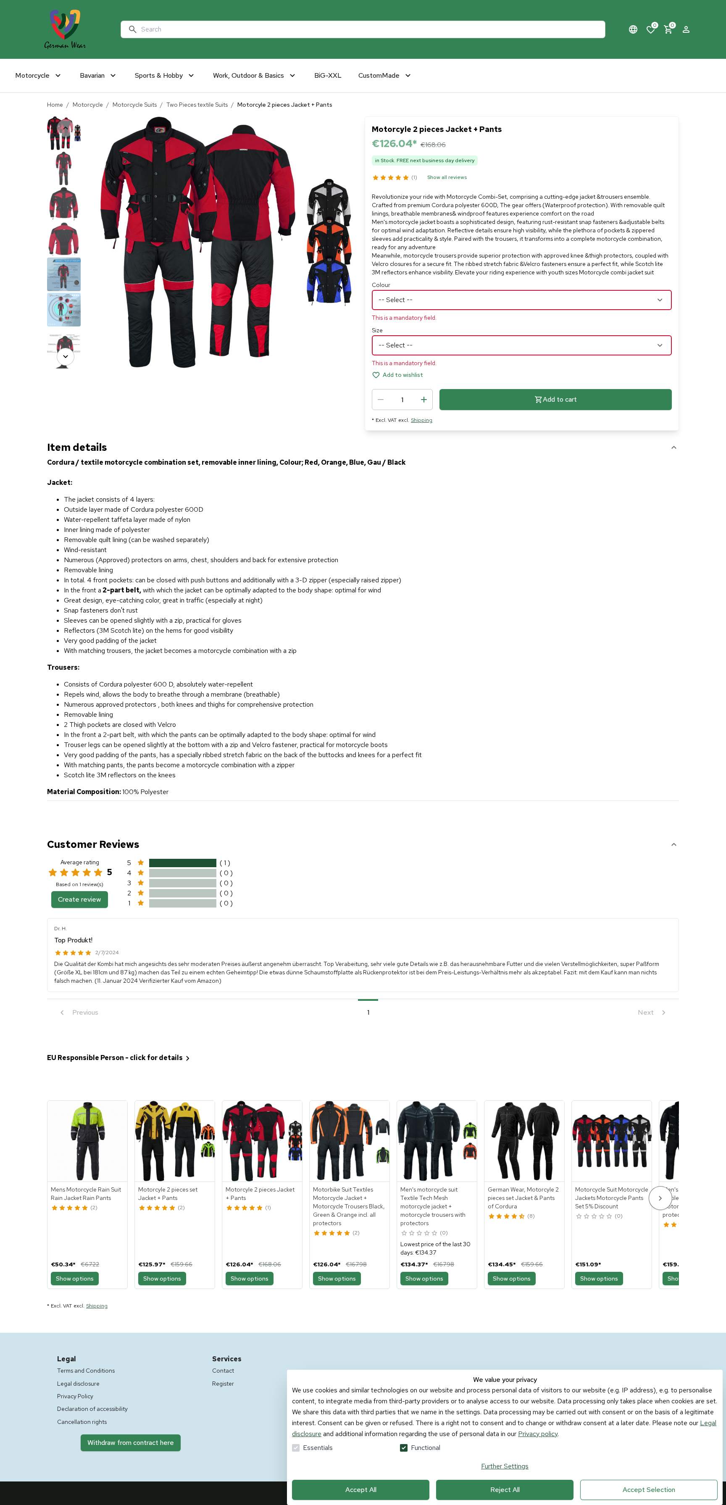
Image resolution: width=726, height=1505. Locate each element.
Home (55, 104)
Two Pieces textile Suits (197, 104)
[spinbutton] (402, 399)
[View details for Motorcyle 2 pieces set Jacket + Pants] (175, 1141)
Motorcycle (88, 104)
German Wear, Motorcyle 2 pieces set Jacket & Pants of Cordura (523, 1198)
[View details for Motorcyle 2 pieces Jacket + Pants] (262, 1141)
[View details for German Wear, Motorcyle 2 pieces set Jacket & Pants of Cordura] (524, 1141)
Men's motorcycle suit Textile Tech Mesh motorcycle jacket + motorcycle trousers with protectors (433, 1206)
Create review (79, 899)
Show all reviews (447, 177)
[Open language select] (633, 29)
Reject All (505, 1489)
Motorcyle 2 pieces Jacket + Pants (260, 1194)
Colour (381, 285)
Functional (425, 1447)
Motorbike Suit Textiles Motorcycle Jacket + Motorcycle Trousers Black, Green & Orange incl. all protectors (349, 1206)
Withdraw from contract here (130, 1442)
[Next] (65, 356)
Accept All (360, 1489)
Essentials (318, 1447)
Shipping (421, 420)
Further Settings (505, 1466)
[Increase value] (424, 399)
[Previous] (65, 128)
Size (377, 330)
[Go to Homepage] (65, 29)
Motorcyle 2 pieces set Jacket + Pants (167, 1194)
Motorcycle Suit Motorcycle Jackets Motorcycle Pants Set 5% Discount (611, 1198)
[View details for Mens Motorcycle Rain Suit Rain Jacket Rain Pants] (87, 1141)
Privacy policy (538, 1433)
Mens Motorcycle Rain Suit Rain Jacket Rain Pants (86, 1194)
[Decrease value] (380, 399)
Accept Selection (649, 1489)
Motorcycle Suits (135, 104)
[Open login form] (686, 29)
